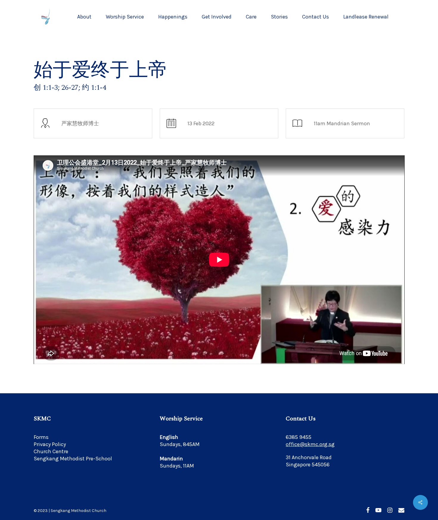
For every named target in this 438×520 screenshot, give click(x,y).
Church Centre (51, 451)
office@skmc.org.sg (310, 444)
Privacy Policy (50, 444)
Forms (41, 437)
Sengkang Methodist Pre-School (73, 458)
